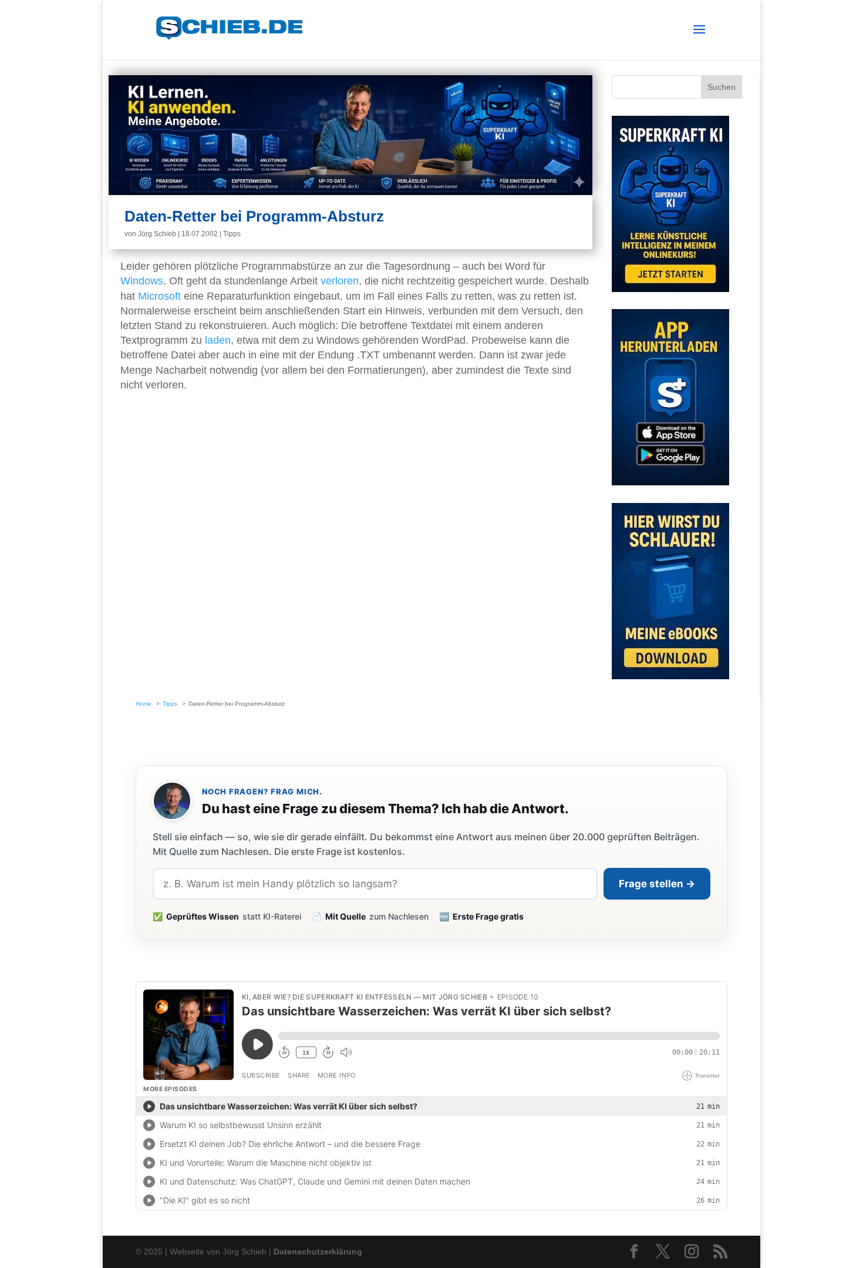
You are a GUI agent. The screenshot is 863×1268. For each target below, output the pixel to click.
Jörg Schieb (157, 234)
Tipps (232, 234)
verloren (340, 281)
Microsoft (159, 296)
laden (218, 340)
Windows (141, 281)
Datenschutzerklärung (318, 1251)
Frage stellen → (657, 884)
